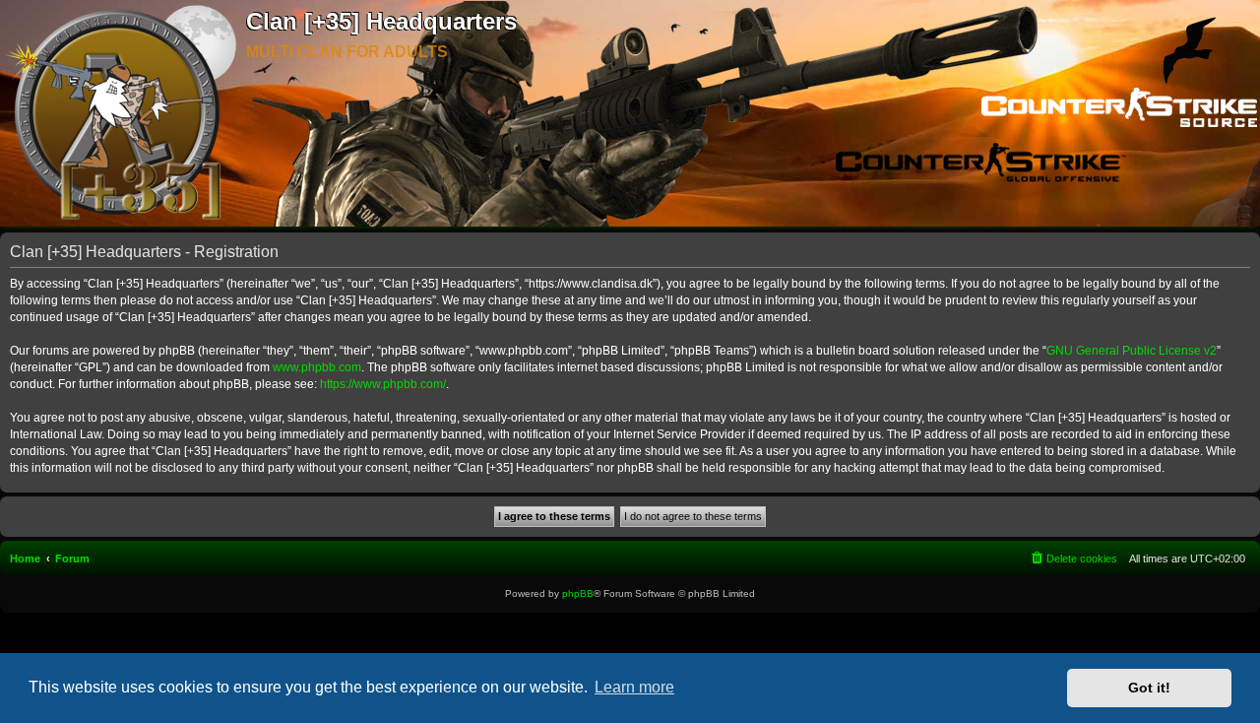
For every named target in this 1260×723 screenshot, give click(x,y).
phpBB (578, 593)
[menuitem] (1073, 558)
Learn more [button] (634, 687)
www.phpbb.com (317, 367)
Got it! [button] (1149, 687)
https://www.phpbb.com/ (383, 384)
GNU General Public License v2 (1131, 351)
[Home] (123, 114)
